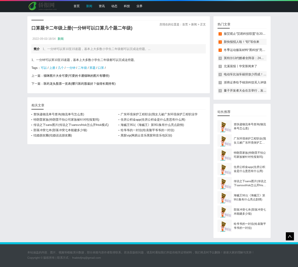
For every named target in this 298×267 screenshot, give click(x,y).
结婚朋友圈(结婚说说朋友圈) (52, 135)
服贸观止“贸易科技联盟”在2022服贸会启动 (252, 33)
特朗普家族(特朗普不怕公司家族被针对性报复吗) (66, 119)
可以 (44, 67)
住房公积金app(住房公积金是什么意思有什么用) (153, 119)
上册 (52, 67)
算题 (92, 67)
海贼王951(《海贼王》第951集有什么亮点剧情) (152, 124)
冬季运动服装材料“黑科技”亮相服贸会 (249, 50)
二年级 (82, 67)
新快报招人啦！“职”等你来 (241, 41)
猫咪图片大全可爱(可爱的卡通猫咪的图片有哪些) (76, 75)
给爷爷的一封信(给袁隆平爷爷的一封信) (147, 130)
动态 (114, 6)
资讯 (102, 6)
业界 (139, 6)
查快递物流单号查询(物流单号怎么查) (58, 114)
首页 (77, 6)
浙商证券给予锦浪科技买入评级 (245, 82)
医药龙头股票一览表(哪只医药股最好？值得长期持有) (80, 83)
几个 (61, 67)
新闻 (89, 6)
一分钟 (70, 67)
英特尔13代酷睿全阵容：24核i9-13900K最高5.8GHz (259, 58)
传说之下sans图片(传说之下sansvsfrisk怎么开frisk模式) (71, 124)
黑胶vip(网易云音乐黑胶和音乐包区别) (146, 135)
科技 (127, 6)
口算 (101, 67)
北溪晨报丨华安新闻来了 (240, 66)
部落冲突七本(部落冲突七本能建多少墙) (60, 130)
